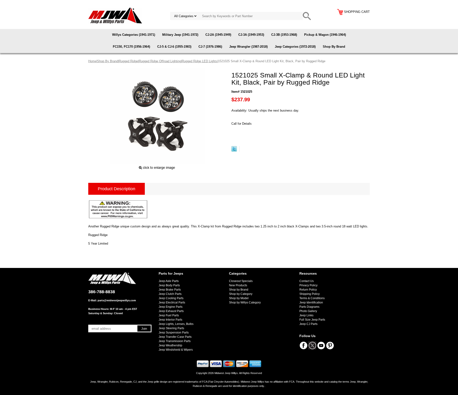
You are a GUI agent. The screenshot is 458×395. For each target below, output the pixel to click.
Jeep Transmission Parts (175, 341)
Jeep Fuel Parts (169, 315)
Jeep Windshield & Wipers (176, 349)
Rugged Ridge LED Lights (199, 61)
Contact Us (306, 281)
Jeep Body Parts (169, 285)
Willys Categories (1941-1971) (133, 34)
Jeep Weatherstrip (170, 345)
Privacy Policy (308, 285)
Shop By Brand (334, 46)
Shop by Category (240, 294)
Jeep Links (306, 315)
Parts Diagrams (309, 306)
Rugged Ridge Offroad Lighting (160, 61)
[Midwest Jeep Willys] (115, 15)
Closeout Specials (241, 281)
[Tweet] (234, 150)
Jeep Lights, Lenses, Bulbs (176, 324)
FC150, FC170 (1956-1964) (131, 46)
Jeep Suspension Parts (174, 332)
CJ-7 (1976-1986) (210, 46)
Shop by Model (239, 298)
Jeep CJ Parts (308, 324)
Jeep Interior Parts (170, 319)
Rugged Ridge (128, 61)
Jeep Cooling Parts (171, 298)
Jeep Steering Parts (171, 328)
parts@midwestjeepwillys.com (117, 300)
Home (92, 61)
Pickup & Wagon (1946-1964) (325, 34)
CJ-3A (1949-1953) (251, 34)
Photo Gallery (308, 311)
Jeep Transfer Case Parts (175, 337)
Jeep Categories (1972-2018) (295, 46)
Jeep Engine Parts (170, 306)
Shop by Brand (238, 289)
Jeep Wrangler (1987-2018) (248, 46)
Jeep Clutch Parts (170, 294)
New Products (238, 285)
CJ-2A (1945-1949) (218, 34)
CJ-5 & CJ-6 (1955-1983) (174, 46)
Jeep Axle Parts (169, 281)
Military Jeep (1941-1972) (180, 34)
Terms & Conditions (312, 298)
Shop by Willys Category (245, 302)
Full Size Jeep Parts (312, 319)
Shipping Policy (309, 294)
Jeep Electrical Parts (172, 302)
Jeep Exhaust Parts (171, 311)
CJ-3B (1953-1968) (284, 34)
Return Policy (308, 289)
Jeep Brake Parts (170, 289)
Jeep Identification (311, 302)
